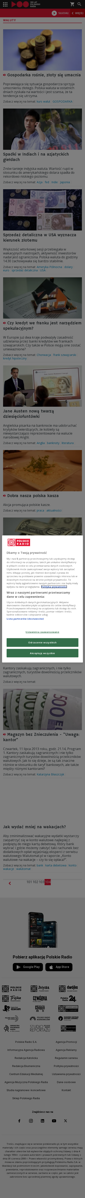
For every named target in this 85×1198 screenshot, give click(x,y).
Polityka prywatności (54, 586)
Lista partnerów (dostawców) (25, 618)
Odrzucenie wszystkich (42, 642)
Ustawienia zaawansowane (42, 631)
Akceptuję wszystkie (42, 653)
